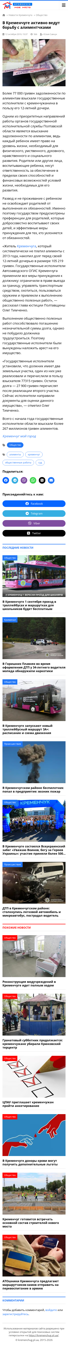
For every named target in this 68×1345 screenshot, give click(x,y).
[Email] (51, 480)
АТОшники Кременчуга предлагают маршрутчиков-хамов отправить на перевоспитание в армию (30, 1284)
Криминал (10, 619)
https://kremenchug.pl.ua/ (44, 1335)
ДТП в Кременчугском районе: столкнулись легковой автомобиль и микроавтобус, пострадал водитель (31, 911)
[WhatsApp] (33, 480)
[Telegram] (15, 480)
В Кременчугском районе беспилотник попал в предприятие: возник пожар (33, 789)
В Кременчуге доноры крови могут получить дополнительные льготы (30, 1162)
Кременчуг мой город (19, 436)
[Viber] (24, 480)
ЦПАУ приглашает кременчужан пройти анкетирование (28, 1104)
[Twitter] (42, 480)
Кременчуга (26, 246)
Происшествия (12, 743)
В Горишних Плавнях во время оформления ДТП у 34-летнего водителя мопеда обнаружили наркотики (34, 667)
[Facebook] (5, 480)
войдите (51, 1310)
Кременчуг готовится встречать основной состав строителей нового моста (30, 1222)
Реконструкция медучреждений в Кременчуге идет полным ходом (29, 983)
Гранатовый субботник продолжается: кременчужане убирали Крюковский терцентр (32, 1043)
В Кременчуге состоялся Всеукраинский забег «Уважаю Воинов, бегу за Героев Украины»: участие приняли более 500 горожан (33, 849)
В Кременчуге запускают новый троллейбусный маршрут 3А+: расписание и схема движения (27, 729)
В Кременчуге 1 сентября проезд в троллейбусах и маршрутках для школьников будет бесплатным (29, 605)
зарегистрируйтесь (15, 1314)
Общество (15, 444)
